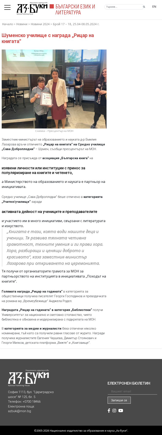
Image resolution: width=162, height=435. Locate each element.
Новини (21, 24)
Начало (7, 24)
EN (154, 6)
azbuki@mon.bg (19, 411)
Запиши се (119, 400)
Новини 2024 (40, 24)
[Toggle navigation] (8, 6)
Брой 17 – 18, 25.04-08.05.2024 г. (76, 24)
